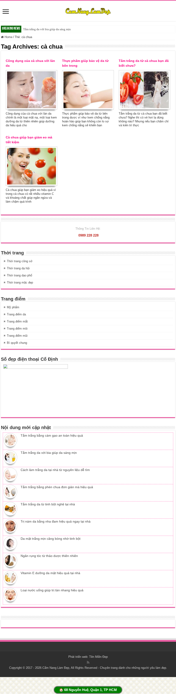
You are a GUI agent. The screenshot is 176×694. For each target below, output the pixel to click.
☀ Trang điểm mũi (15, 335)
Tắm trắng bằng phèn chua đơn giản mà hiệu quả (57, 487)
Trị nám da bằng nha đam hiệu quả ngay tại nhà (56, 521)
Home (8, 37)
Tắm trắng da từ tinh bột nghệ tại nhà (48, 504)
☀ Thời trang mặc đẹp (18, 282)
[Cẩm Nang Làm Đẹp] (88, 10)
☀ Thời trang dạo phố (17, 275)
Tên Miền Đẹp (98, 656)
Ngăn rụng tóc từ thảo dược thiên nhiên (49, 556)
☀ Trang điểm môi (15, 328)
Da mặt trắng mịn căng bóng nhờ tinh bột (50, 538)
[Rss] (88, 662)
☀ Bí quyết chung (15, 342)
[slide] (5, 12)
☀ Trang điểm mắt (15, 321)
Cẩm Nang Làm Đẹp (55, 667)
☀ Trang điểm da (14, 314)
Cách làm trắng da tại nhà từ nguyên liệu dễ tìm (55, 470)
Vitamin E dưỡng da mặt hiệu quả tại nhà (50, 573)
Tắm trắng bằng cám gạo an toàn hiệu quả (52, 435)
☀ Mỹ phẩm (11, 307)
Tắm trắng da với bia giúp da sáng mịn (47, 29)
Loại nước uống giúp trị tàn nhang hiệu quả (52, 590)
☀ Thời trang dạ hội (16, 268)
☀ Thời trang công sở (18, 261)
